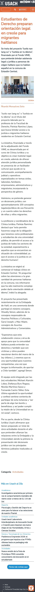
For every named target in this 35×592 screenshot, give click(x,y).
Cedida (31, 100)
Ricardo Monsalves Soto (12, 106)
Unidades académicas (9, 517)
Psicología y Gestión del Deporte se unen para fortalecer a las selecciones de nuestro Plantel (17, 510)
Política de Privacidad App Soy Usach (17, 589)
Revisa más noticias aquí (18, 567)
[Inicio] (9, 3)
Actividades (17, 471)
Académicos (5, 490)
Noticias (7, 587)
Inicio (6, 585)
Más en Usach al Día (12, 483)
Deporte (4, 505)
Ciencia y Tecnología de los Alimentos (15, 534)
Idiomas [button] (23, 9)
